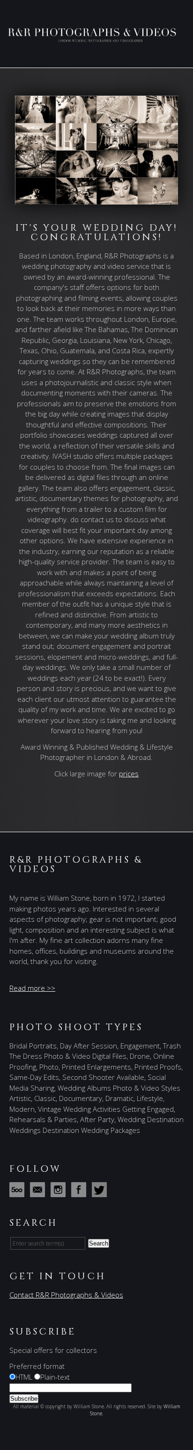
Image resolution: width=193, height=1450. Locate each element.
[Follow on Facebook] (80, 1192)
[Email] (39, 1192)
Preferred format (37, 1366)
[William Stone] (96, 38)
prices (129, 773)
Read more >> (32, 988)
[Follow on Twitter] (101, 1192)
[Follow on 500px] (18, 1192)
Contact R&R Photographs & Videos (66, 1294)
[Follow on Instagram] (60, 1192)
